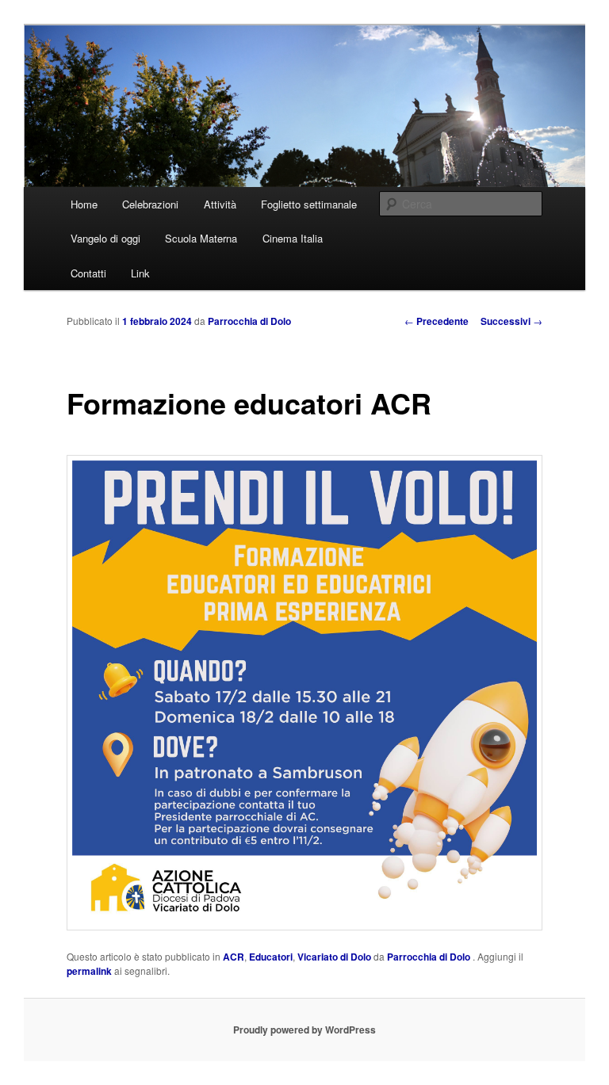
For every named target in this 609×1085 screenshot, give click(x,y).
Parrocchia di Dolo (249, 321)
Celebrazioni (150, 204)
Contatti (88, 273)
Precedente (436, 321)
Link (140, 273)
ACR (233, 956)
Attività (220, 204)
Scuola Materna (201, 238)
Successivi (511, 321)
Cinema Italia (292, 238)
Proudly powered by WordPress (304, 1029)
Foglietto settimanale (309, 204)
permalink (89, 971)
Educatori (271, 956)
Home (84, 204)
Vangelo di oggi (105, 238)
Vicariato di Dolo (334, 956)
